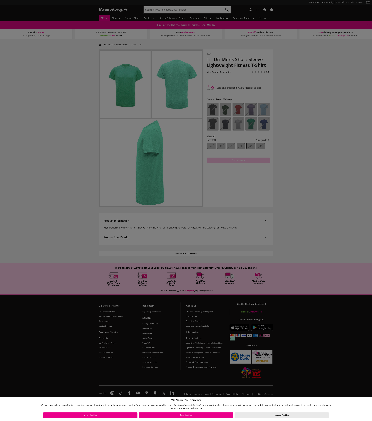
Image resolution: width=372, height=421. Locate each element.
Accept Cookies (90, 415)
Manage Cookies (282, 415)
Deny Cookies (186, 415)
